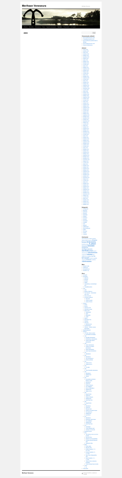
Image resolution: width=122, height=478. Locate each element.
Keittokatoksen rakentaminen (91, 339)
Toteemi (87, 376)
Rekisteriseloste (89, 324)
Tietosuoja (86, 322)
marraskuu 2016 (86, 132)
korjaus (84, 242)
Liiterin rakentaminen (90, 345)
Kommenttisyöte (86, 269)
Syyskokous (88, 414)
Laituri (92, 243)
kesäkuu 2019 (86, 103)
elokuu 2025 (85, 52)
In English (73, 27)
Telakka (85, 282)
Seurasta (31, 27)
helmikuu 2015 (86, 156)
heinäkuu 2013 (86, 183)
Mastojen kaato (89, 409)
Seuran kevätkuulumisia (87, 45)
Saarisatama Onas (87, 319)
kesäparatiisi (89, 240)
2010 (85, 404)
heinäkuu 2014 (86, 165)
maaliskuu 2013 (86, 189)
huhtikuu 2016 (86, 140)
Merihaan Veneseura (34, 5)
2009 (85, 401)
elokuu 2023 (85, 65)
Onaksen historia (89, 301)
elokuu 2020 (85, 91)
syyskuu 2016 (86, 134)
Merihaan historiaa (88, 431)
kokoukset (85, 217)
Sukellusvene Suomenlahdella (91, 438)
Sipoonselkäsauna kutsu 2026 (89, 37)
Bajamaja (87, 238)
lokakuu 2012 (85, 195)
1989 (85, 336)
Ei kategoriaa (85, 208)
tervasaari (85, 257)
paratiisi (94, 250)
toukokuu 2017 (86, 128)
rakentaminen (92, 252)
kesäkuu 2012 (86, 201)
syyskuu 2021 (86, 79)
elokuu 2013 (85, 182)
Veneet (85, 465)
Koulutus (86, 281)
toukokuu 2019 (86, 104)
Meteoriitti (88, 298)
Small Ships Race (89, 400)
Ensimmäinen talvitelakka (91, 334)
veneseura (83, 259)
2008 (85, 392)
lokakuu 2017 (85, 122)
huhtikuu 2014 (86, 170)
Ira (86, 467)
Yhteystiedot (66, 27)
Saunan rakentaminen (90, 349)
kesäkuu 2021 (86, 83)
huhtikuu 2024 (86, 61)
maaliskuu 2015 (86, 155)
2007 (85, 377)
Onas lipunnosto (89, 412)
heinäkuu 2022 (86, 76)
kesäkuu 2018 (86, 112)
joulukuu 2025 (86, 51)
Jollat (85, 289)
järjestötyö (85, 210)
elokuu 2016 (85, 135)
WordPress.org (86, 270)
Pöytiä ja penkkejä (89, 359)
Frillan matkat (88, 446)
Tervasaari (85, 231)
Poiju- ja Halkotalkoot (90, 388)
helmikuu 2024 (86, 63)
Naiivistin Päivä (89, 437)
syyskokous (89, 256)
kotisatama (91, 241)
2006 (85, 371)
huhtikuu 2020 (86, 95)
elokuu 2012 (85, 198)
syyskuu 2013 (86, 180)
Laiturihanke (88, 426)
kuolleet (87, 244)
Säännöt (85, 318)
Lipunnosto (88, 383)
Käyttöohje (85, 214)
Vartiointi (85, 234)
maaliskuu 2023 (86, 68)
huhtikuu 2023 (86, 67)
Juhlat (86, 240)
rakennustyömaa (84, 252)
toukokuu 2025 (86, 54)
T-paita (87, 316)
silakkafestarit (85, 226)
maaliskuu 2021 (86, 85)
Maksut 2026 (87, 310)
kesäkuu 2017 (86, 127)
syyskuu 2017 (86, 124)
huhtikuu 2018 (86, 113)
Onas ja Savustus (87, 295)
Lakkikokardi (88, 312)
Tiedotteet (86, 321)
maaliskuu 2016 (86, 141)
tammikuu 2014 (86, 174)
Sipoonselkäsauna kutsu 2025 (89, 43)
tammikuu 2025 (86, 57)
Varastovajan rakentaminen (91, 350)
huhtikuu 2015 (86, 153)
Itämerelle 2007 (89, 447)
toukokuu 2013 (86, 186)
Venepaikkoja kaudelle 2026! (88, 39)
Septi (93, 254)
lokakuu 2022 (85, 71)
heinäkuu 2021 (86, 82)
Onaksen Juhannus (89, 385)
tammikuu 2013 (86, 192)
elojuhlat (90, 238)
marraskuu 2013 (86, 177)
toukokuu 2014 (86, 168)
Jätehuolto (86, 278)
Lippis (87, 313)
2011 (85, 416)
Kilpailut (84, 216)
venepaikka (95, 258)
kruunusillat (84, 244)
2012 (85, 425)
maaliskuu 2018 (86, 115)
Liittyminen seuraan (88, 309)
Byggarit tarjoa (88, 394)
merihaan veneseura (87, 249)
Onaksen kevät (88, 362)
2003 (85, 361)
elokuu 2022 (85, 74)
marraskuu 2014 (86, 159)
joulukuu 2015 (86, 144)
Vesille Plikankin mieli (90, 428)
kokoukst (85, 219)
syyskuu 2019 (86, 100)
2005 (85, 368)
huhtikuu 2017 (86, 129)
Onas (43, 27)
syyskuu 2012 (86, 196)
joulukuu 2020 (86, 86)
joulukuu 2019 (86, 98)
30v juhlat (88, 367)
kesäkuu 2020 (86, 92)
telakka (84, 229)
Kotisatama (38, 27)
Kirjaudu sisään (86, 266)
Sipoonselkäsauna (86, 228)
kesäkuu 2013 (86, 185)
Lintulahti (85, 222)
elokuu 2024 (85, 60)
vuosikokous (94, 259)
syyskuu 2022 (86, 73)
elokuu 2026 (85, 49)
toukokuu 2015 (86, 152)
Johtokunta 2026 (87, 307)
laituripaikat (84, 246)
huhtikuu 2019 (86, 106)
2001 (85, 355)
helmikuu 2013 (86, 191)
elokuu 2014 (85, 164)
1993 (85, 352)
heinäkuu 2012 (86, 199)
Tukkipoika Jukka (89, 443)
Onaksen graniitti (89, 300)
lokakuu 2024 (85, 58)
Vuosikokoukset (87, 325)
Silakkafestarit (88, 374)
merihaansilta (85, 247)
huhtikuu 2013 (86, 188)
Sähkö (92, 256)
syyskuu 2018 (86, 110)
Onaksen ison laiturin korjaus (91, 410)
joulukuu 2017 (86, 119)
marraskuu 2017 (86, 121)
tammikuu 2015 (86, 158)
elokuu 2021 (85, 80)
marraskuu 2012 (86, 194)
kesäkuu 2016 (86, 137)
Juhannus (83, 240)
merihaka (86, 250)
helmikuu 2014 (86, 173)
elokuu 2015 (85, 147)
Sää (94, 256)
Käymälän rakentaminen (90, 337)
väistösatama (86, 261)
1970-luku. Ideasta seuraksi (89, 333)
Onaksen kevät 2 (89, 364)
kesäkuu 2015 (86, 150)
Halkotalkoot (88, 353)
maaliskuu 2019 (86, 107)
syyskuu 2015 (86, 146)
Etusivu (25, 27)
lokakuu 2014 (85, 161)
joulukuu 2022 (86, 70)
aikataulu (83, 238)
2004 (85, 365)
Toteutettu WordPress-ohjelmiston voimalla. (90, 473)
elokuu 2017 (85, 125)
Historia (85, 306)
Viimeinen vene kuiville (90, 429)
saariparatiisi (84, 254)
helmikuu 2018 (86, 116)
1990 (85, 343)
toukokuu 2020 (86, 94)
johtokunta (85, 211)
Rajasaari (85, 225)
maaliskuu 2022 (86, 77)
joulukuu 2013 (86, 176)
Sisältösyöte (85, 267)
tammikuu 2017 (86, 131)
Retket (85, 444)
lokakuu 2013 (85, 179)
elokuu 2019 (85, 101)
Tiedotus (84, 232)
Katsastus (85, 213)
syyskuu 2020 (86, 89)
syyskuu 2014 (86, 162)
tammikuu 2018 (86, 118)
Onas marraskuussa (89, 358)
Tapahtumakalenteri (51, 27)
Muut (85, 432)
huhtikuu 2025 (86, 55)
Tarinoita (60, 27)
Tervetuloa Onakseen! (88, 297)
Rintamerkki (88, 315)
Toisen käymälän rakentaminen (92, 370)
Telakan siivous (89, 391)
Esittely (85, 304)
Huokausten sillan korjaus (91, 419)
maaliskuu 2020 (86, 97)
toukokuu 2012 (86, 202)
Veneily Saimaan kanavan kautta (92, 464)
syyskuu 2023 (86, 64)
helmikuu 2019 (86, 109)
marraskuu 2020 (86, 88)
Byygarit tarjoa (88, 403)
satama (89, 254)
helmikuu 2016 (86, 143)
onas (91, 250)
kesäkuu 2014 (86, 167)
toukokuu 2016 (86, 138)
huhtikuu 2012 (86, 204)
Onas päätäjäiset (89, 386)
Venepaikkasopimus (88, 286)
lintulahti (91, 245)
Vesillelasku (88, 259)
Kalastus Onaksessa (88, 291)
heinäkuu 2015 (86, 149)
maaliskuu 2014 (86, 171)
